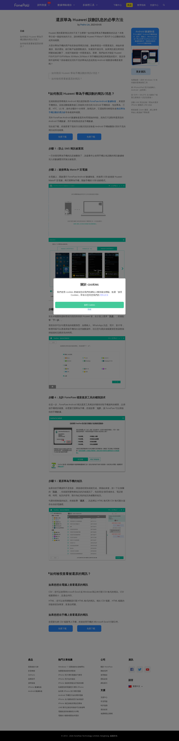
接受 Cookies (89, 305)
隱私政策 (104, 295)
